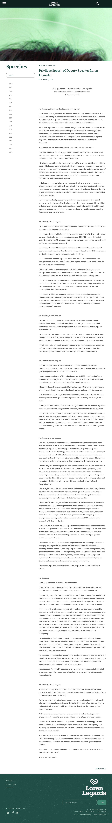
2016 (10, 122)
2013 (10, 133)
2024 (10, 91)
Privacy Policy (11, 784)
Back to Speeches (48, 65)
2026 (10, 84)
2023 (10, 95)
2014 (10, 129)
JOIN (102, 802)
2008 (10, 152)
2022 (10, 99)
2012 (10, 137)
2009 (10, 149)
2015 (10, 126)
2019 (10, 110)
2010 (10, 145)
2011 (10, 141)
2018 (10, 114)
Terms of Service (98, 811)
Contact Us (10, 781)
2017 (10, 118)
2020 (10, 106)
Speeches (9, 788)
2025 (10, 87)
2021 (10, 103)
